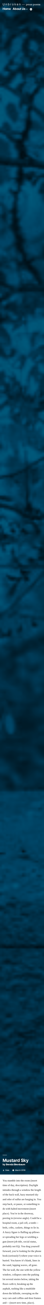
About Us (19, 9)
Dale (7, 1170)
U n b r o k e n (12, 4)
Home (7, 9)
